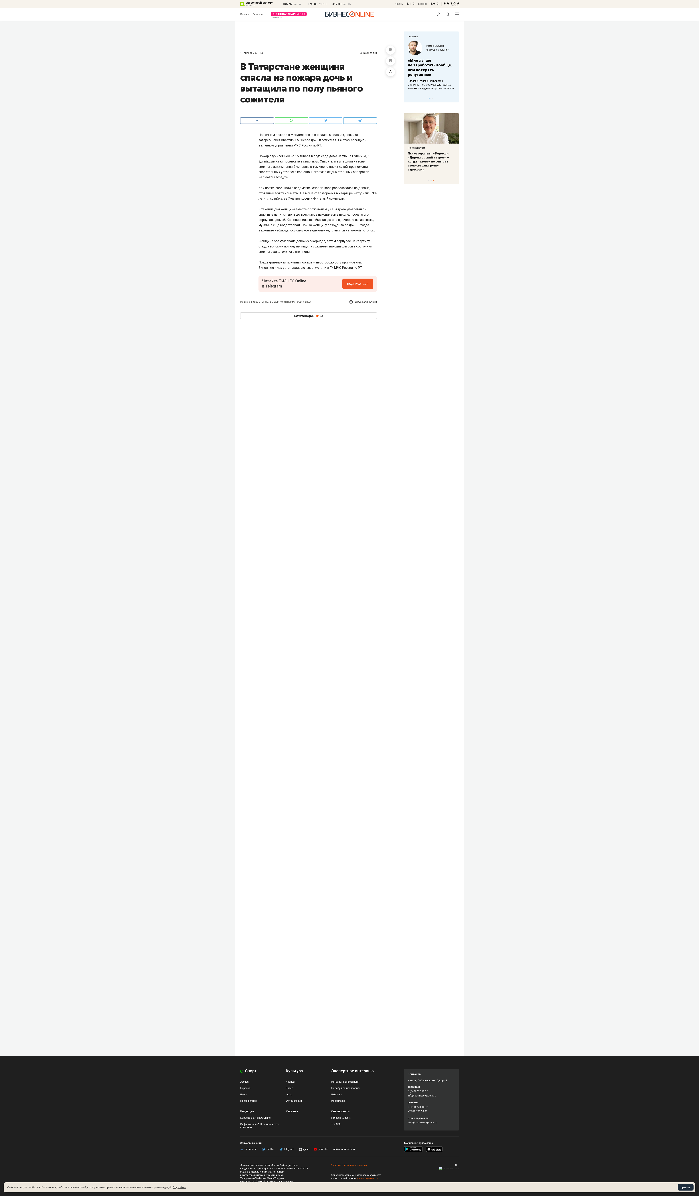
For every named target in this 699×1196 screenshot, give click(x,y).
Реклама (292, 1111)
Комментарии (308, 316)
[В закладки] (390, 61)
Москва (422, 3)
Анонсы (290, 1081)
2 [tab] (430, 180)
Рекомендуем (404, 147)
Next (455, 98)
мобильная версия (344, 1149)
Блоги (243, 1094)
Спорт (250, 1071)
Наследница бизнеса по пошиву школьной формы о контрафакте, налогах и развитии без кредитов (451, 85)
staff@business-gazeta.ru (422, 1122)
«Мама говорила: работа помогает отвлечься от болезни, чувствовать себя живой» (454, 67)
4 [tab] (433, 180)
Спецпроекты (340, 1111)
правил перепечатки (367, 1178)
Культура (294, 1071)
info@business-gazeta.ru (422, 1095)
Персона (245, 1088)
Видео (289, 1088)
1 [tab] (429, 98)
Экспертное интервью (352, 1071)
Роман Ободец (411, 45)
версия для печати (365, 301)
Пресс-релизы (248, 1100)
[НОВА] (289, 15)
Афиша (244, 1081)
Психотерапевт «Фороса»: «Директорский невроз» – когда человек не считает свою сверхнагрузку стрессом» (416, 161)
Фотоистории (294, 1100)
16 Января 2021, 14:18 (253, 52)
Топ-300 (336, 1124)
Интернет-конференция (345, 1081)
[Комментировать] (390, 50)
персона (413, 36)
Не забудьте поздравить (345, 1088)
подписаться (357, 283)
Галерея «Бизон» (341, 1117)
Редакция (247, 1111)
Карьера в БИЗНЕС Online (255, 1117)
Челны (399, 3)
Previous (409, 98)
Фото (289, 1094)
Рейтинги (336, 1094)
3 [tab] (432, 98)
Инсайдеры (338, 1100)
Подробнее (179, 1187)
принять (685, 1187)
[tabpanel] (419, 142)
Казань (244, 14)
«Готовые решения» (413, 49)
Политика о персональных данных (349, 1165)
